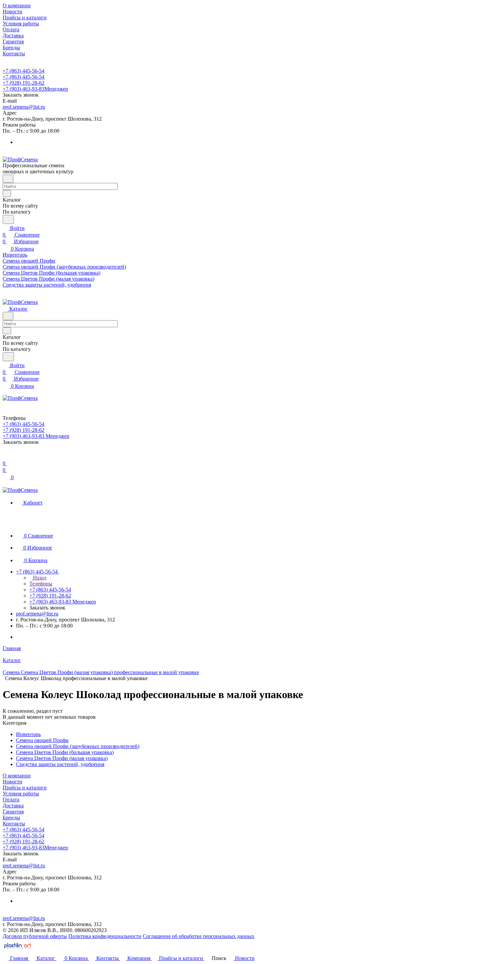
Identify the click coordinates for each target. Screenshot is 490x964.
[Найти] (8, 219)
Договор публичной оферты (35, 936)
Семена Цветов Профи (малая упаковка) (62, 758)
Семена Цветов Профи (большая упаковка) (65, 752)
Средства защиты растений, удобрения (60, 764)
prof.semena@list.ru (24, 107)
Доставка (13, 805)
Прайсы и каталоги (25, 787)
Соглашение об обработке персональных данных (198, 936)
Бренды (11, 817)
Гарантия (13, 811)
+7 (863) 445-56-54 (23, 71)
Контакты (14, 823)
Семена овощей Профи (42, 740)
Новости (12, 781)
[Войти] (6, 457)
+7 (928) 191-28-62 (23, 83)
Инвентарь (28, 734)
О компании (17, 775)
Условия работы (21, 793)
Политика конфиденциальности (104, 936)
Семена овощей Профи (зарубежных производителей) (77, 746)
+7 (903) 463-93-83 (35, 89)
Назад (39, 577)
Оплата (11, 799)
